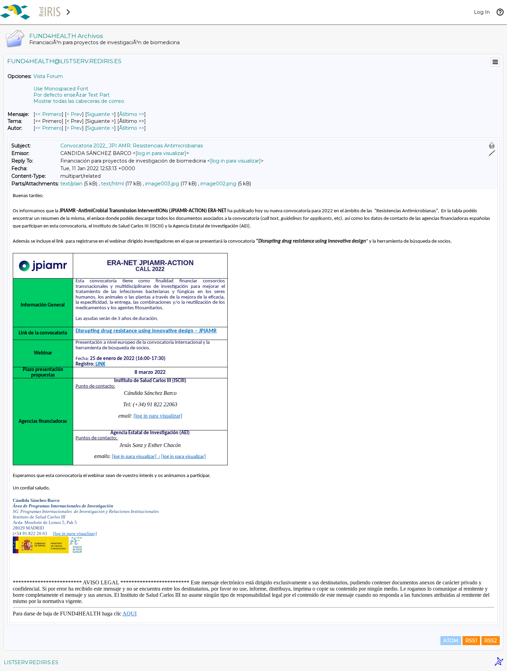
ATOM (450, 641)
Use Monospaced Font (60, 89)
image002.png (218, 184)
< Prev (74, 114)
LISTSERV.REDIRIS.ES (31, 662)
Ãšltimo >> (131, 114)
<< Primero (48, 114)
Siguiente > (100, 114)
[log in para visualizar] (161, 153)
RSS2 (490, 641)
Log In (482, 12)
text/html (112, 184)
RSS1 (471, 641)
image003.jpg (162, 184)
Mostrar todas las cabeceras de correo (78, 101)
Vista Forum (48, 76)
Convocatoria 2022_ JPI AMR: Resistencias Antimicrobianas (131, 146)
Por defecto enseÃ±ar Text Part (71, 95)
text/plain (71, 184)
